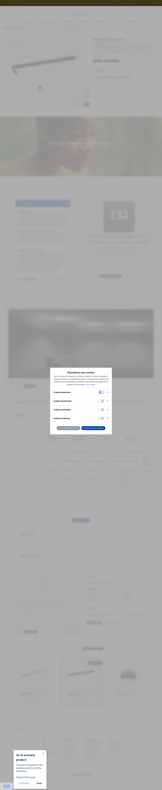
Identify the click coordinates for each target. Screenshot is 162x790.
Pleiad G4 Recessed (25, 777)
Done (39, 783)
